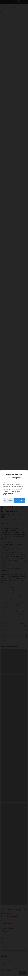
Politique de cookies (8, 493)
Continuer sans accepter (9, 494)
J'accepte (20, 500)
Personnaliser (8, 500)
